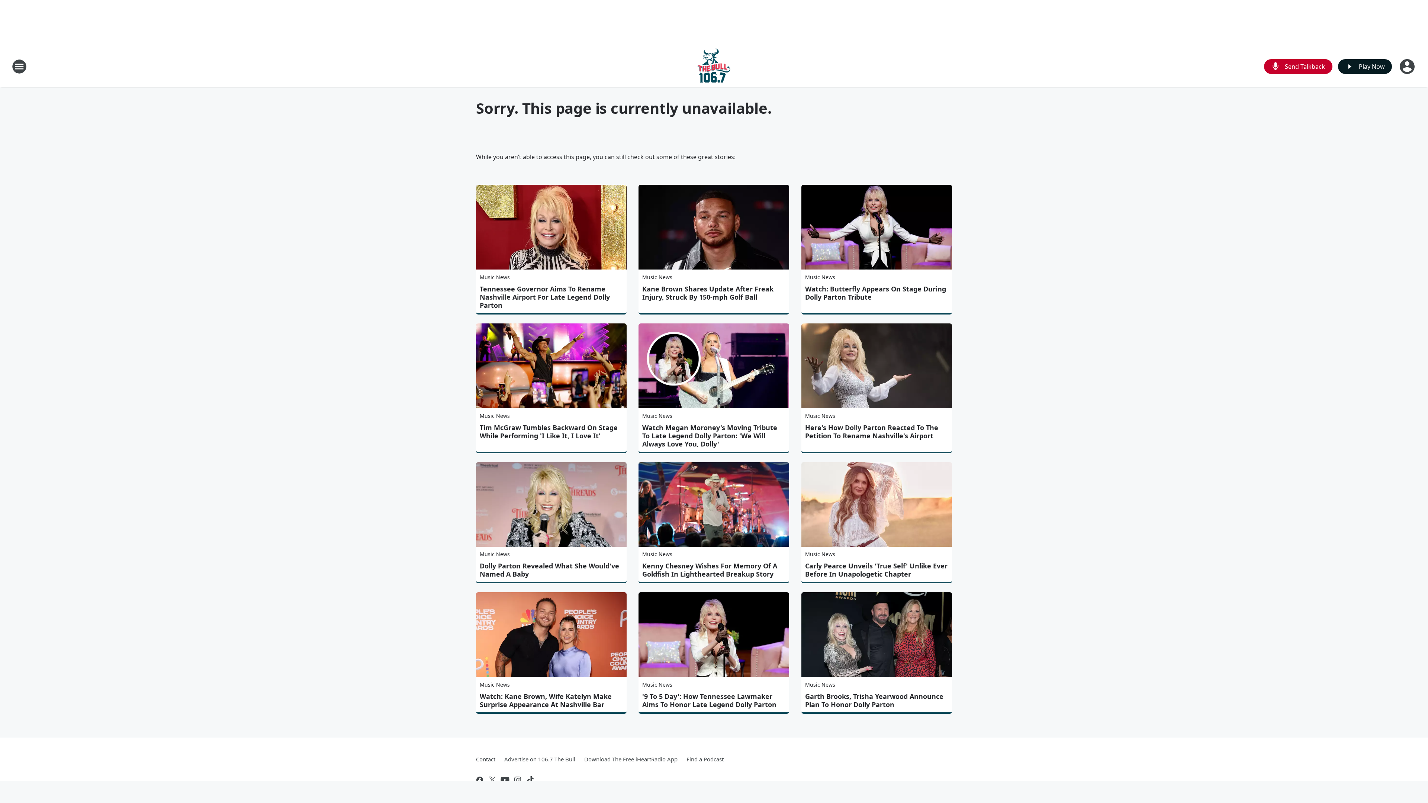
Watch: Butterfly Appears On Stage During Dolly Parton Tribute (875, 293)
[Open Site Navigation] (19, 66)
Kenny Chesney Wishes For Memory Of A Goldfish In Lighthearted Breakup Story (709, 570)
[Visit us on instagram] (517, 779)
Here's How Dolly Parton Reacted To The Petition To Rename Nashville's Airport (871, 431)
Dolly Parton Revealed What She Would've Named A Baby (549, 570)
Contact (485, 759)
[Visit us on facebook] (479, 779)
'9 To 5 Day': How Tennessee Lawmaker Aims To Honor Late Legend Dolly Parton (709, 700)
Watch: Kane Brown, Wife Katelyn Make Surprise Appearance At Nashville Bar (546, 700)
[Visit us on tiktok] (530, 779)
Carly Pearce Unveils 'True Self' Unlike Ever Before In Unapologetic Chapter (876, 570)
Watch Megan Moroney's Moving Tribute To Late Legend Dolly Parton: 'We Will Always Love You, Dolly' (709, 435)
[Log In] (1408, 66)
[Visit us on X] (492, 779)
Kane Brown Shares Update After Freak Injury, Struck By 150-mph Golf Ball (708, 293)
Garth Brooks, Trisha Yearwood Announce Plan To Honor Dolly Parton (874, 700)
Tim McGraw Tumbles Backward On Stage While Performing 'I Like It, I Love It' (549, 431)
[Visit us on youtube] (505, 779)
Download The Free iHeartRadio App (631, 759)
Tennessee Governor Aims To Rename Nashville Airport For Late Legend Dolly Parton (545, 297)
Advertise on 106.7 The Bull (539, 759)
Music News (495, 277)
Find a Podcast (705, 759)
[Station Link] (714, 66)
